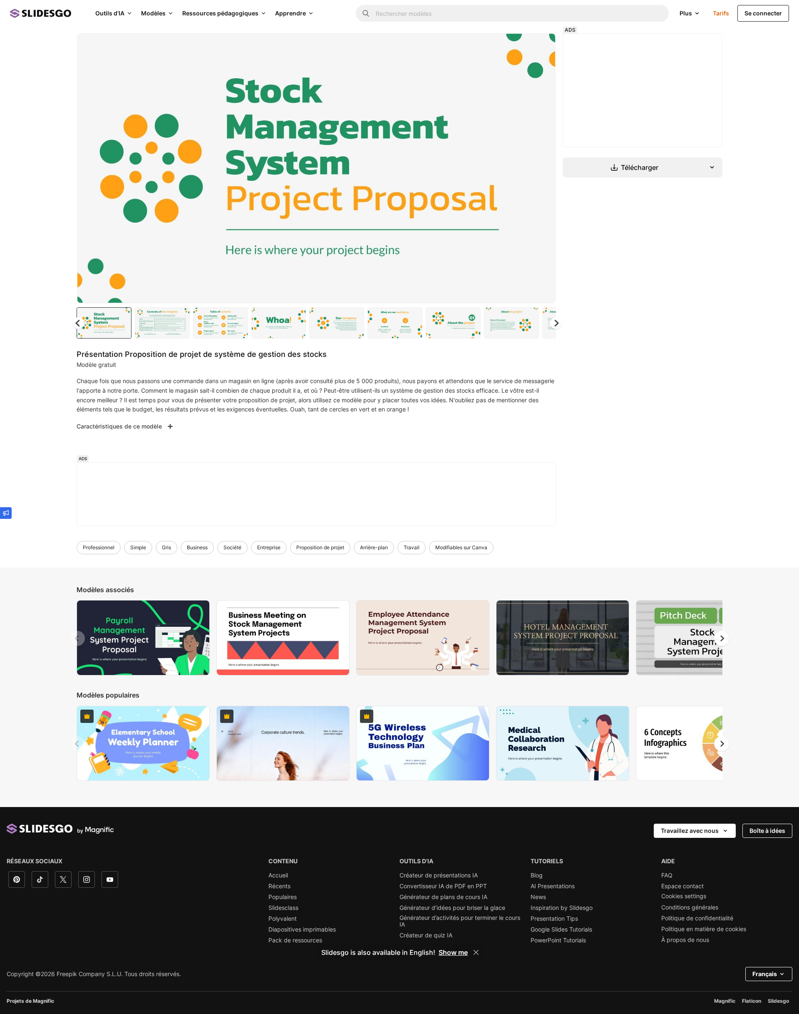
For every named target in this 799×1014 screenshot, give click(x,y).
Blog (537, 875)
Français (764, 973)
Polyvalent (282, 918)
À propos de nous (685, 940)
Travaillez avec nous (690, 830)
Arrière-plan (374, 547)
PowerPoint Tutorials (558, 940)
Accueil (278, 875)
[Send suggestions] (6, 513)
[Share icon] (541, 46)
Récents (279, 886)
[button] (556, 323)
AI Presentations (553, 886)
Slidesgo (778, 1001)
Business (197, 547)
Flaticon (751, 1001)
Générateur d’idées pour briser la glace (452, 907)
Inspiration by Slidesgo (562, 907)
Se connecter (763, 13)
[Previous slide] (77, 638)
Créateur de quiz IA (426, 935)
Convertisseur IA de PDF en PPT (443, 886)
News (538, 897)
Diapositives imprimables (302, 929)
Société (232, 547)
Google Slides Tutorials (561, 929)
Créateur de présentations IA (439, 875)
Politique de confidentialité (697, 918)
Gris (166, 547)
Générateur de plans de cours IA (443, 897)
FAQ (666, 875)
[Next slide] (543, 168)
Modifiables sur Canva (461, 547)
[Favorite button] (519, 46)
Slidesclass (283, 907)
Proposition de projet (320, 547)
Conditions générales (689, 907)
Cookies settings (683, 896)
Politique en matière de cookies (703, 929)
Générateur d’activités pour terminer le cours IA (460, 921)
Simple (138, 547)
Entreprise (268, 547)
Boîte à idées (767, 830)
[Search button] (366, 13)
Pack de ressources (295, 940)
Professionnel (98, 547)
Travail (411, 547)
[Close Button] (476, 952)
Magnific (724, 1001)
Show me (453, 952)
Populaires (282, 897)
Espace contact (682, 886)
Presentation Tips (554, 918)
